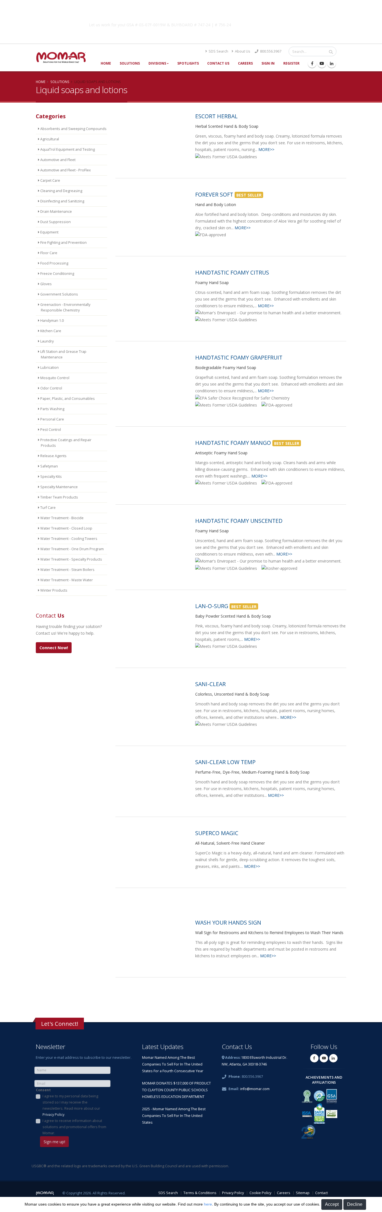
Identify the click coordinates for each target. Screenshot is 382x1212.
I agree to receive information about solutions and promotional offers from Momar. (74, 1126)
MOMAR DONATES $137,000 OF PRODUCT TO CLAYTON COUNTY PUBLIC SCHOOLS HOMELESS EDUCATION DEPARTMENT (176, 1090)
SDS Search (218, 51)
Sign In (268, 63)
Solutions (130, 63)
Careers (245, 63)
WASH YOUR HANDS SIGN (228, 922)
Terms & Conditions (199, 1192)
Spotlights (188, 63)
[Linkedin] (331, 63)
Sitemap (303, 1192)
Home (106, 63)
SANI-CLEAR (210, 684)
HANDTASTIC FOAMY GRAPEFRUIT (238, 357)
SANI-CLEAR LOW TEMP (225, 762)
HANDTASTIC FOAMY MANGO (233, 442)
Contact (321, 1192)
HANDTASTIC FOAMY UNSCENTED (238, 521)
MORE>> (266, 149)
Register (291, 63)
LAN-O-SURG (211, 606)
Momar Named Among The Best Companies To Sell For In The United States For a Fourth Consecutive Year (172, 1064)
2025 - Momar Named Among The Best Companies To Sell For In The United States (174, 1116)
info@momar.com (255, 1088)
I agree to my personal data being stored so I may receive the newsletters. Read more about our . (71, 1105)
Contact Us (218, 63)
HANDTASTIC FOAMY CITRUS (232, 272)
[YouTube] (322, 63)
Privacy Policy (53, 1114)
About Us (242, 51)
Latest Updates (162, 1046)
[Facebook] (312, 63)
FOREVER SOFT (214, 194)
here (208, 1204)
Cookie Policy (260, 1192)
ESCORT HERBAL (216, 116)
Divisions (157, 63)
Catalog (280, 24)
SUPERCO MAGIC (216, 833)
